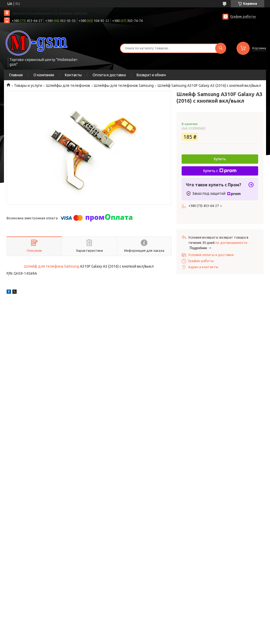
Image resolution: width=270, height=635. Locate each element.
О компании (43, 75)
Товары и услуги (28, 85)
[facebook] (9, 292)
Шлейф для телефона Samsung (51, 266)
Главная (16, 75)
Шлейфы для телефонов (68, 85)
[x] (14, 292)
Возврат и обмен (151, 75)
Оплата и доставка (109, 75)
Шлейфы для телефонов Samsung (124, 85)
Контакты (73, 75)
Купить (220, 159)
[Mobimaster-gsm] (37, 43)
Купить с (210, 171)
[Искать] (220, 48)
